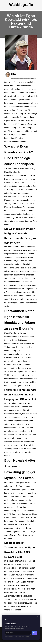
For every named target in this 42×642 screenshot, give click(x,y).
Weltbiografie (21, 4)
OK (34, 632)
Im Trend (21, 7)
